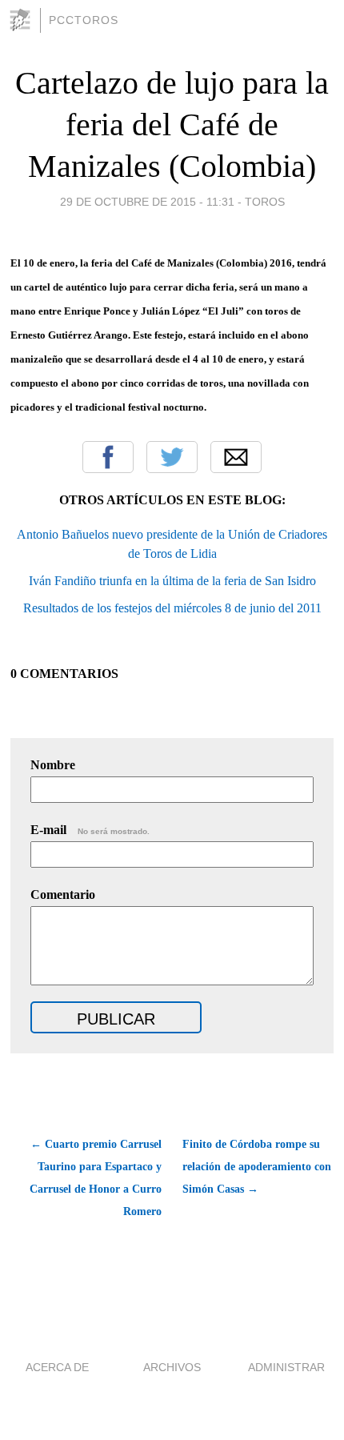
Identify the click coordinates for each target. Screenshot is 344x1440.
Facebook (108, 457)
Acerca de (57, 1367)
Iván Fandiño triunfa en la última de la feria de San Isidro (172, 581)
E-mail (90, 829)
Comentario (62, 894)
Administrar (286, 1367)
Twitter (172, 457)
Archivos (172, 1367)
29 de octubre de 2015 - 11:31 (147, 201)
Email (236, 457)
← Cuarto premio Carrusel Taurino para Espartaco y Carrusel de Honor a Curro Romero (95, 1177)
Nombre (52, 765)
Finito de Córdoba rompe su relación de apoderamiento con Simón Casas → (256, 1166)
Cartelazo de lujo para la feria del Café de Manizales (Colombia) (172, 124)
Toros (265, 201)
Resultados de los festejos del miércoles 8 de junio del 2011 (172, 608)
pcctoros (83, 20)
